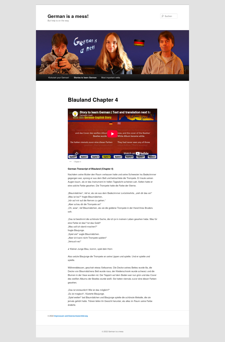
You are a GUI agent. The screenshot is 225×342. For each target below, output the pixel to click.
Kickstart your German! (58, 77)
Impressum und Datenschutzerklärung (71, 315)
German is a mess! (68, 16)
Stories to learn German (85, 77)
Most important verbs (110, 77)
